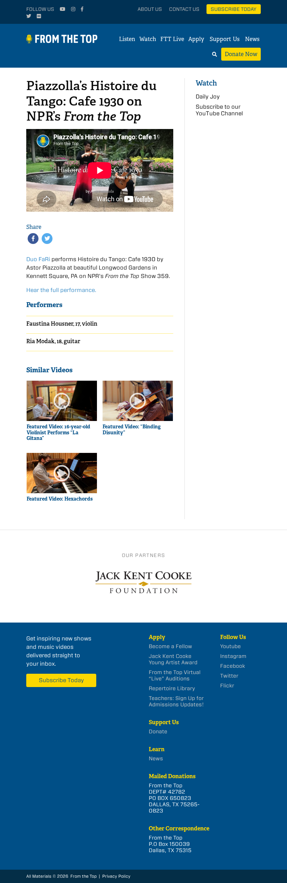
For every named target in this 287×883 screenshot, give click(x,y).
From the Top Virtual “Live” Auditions (175, 675)
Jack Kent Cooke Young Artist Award (173, 659)
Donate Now (241, 54)
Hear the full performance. (61, 290)
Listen (127, 39)
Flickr (227, 685)
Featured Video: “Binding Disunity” (132, 430)
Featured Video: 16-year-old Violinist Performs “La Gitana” (58, 432)
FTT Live (172, 39)
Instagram (233, 656)
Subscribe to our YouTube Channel (219, 110)
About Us (150, 9)
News (252, 39)
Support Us (224, 39)
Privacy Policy (116, 876)
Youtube (230, 646)
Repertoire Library (172, 688)
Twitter (229, 676)
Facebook (232, 666)
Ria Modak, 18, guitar (53, 341)
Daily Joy (208, 96)
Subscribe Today (234, 9)
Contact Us (184, 9)
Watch (147, 39)
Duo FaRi (38, 259)
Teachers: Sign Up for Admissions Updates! (176, 701)
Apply (196, 39)
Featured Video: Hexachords (60, 499)
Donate (158, 731)
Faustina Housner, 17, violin (61, 323)
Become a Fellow (170, 646)
